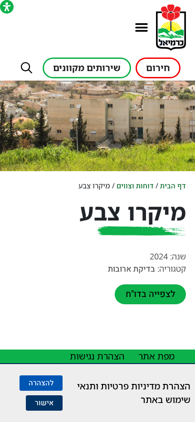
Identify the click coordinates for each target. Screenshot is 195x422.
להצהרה (41, 383)
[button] (141, 28)
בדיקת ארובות (131, 269)
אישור (44, 403)
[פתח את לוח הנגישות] (7, 7)
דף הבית (173, 186)
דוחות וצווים (135, 186)
